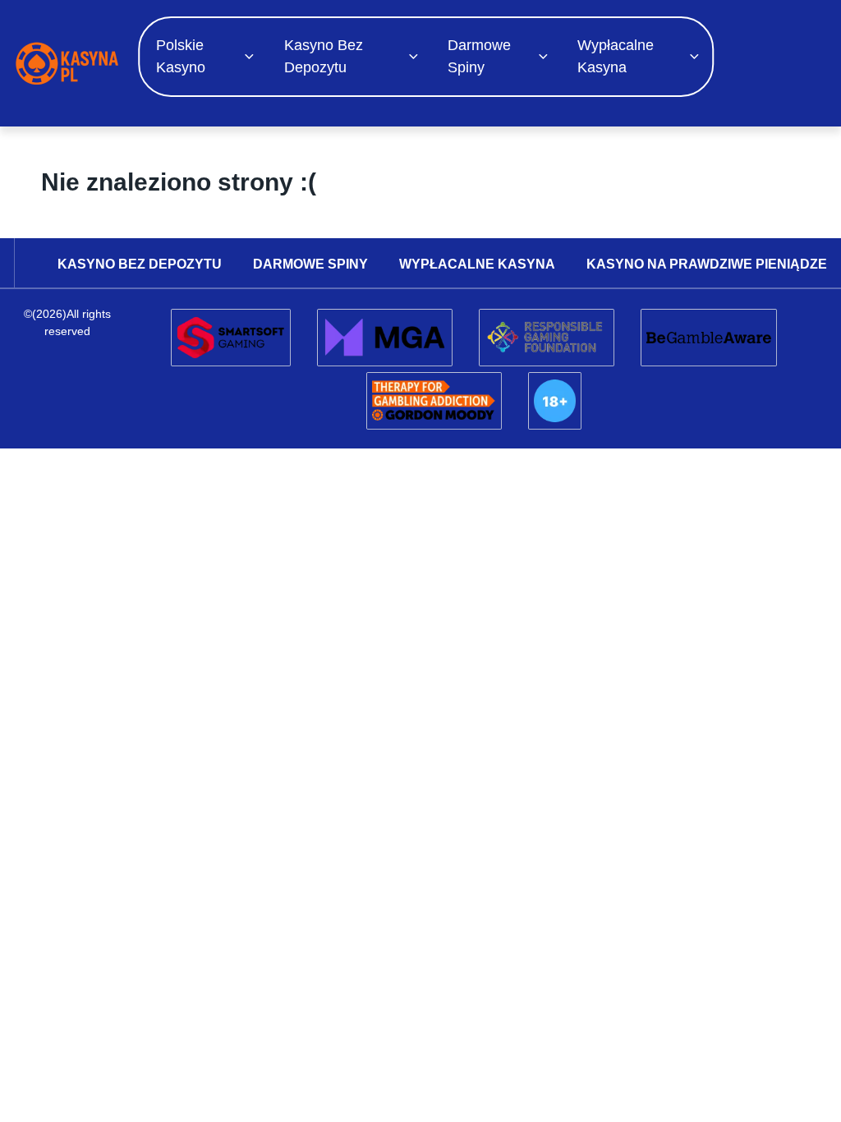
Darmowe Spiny (479, 56)
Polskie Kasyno (180, 56)
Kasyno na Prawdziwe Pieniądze (706, 264)
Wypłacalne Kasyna (615, 56)
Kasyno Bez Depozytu (323, 56)
